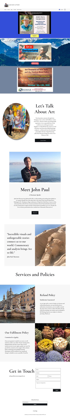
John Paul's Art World (14, 5)
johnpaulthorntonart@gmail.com (17, 376)
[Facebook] (33, 411)
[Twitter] (35, 411)
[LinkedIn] (36, 411)
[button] (65, 9)
